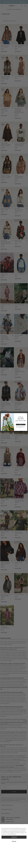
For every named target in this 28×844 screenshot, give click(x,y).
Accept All (14, 837)
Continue (21, 424)
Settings (14, 841)
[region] (14, 834)
